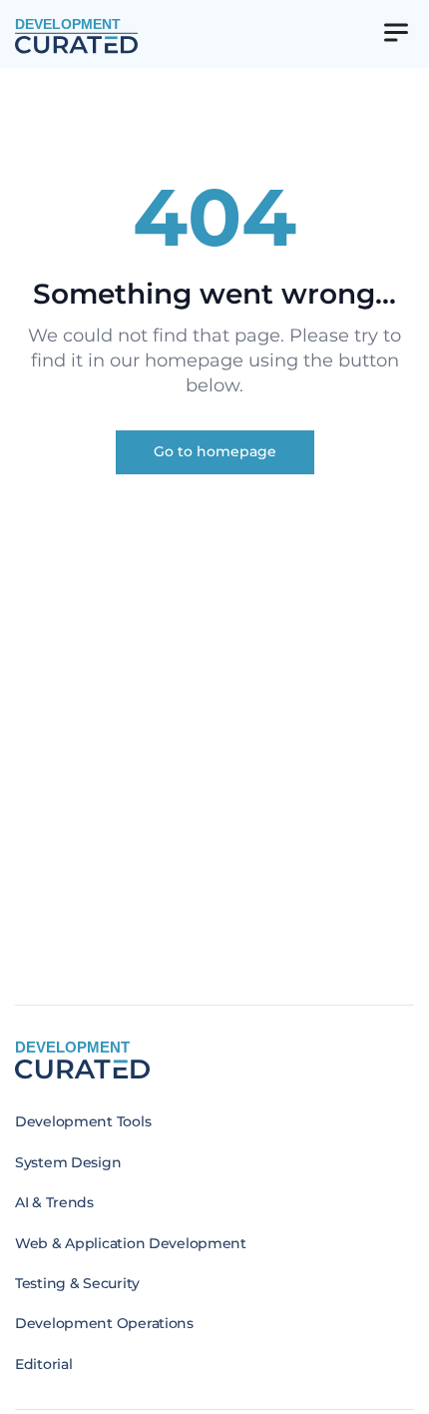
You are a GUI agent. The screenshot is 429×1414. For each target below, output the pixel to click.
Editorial (43, 1364)
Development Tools (83, 1121)
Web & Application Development (130, 1243)
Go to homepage (215, 451)
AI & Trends (54, 1202)
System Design (68, 1162)
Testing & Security (77, 1283)
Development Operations (104, 1323)
